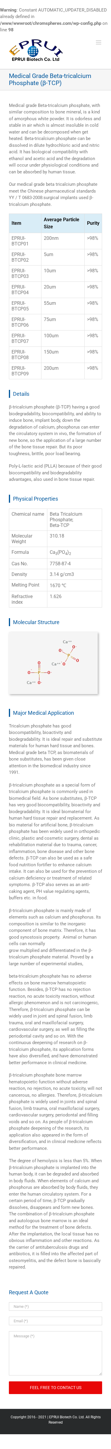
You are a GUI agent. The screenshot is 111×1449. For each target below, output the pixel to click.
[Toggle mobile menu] (99, 42)
